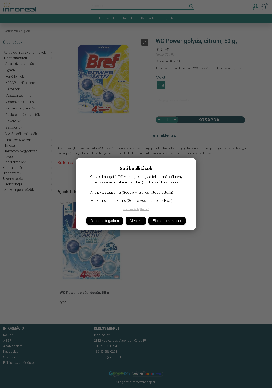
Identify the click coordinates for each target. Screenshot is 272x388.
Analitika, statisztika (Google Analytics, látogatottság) (131, 192)
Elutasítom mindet (167, 221)
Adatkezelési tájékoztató (136, 209)
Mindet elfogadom (105, 221)
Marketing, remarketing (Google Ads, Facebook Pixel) (131, 200)
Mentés (136, 221)
